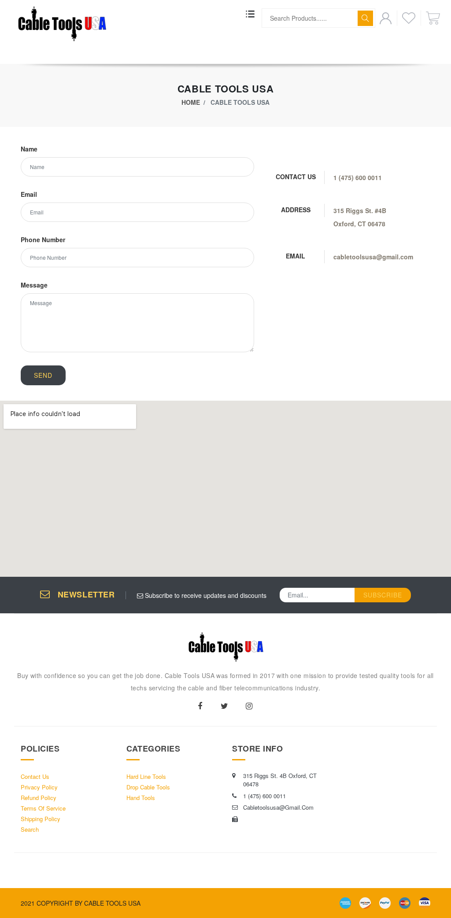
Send (43, 375)
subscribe (382, 594)
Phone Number (43, 239)
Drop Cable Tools (148, 787)
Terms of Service (43, 808)
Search (30, 829)
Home (190, 102)
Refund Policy (38, 797)
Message (34, 284)
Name (29, 148)
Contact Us (35, 776)
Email (29, 194)
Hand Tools (140, 797)
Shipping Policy (40, 819)
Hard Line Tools (146, 776)
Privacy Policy (39, 787)
